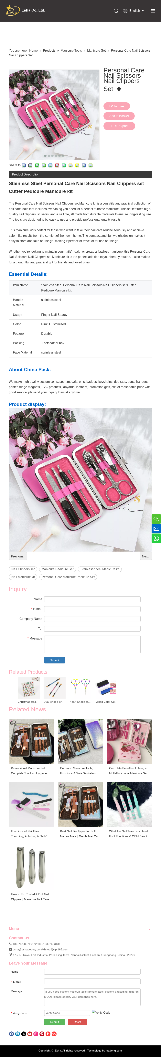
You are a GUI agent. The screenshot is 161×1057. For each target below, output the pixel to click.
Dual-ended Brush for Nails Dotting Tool (55, 701)
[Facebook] (11, 1033)
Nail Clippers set (23, 569)
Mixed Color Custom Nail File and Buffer (106, 701)
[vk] (54, 1033)
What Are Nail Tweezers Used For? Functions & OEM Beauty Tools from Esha (129, 834)
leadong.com (114, 1050)
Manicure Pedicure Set (57, 569)
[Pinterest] (41, 1033)
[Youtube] (29, 1033)
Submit (54, 660)
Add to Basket (119, 116)
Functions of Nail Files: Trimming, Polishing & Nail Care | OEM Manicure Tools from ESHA (31, 834)
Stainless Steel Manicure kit (99, 569)
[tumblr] (48, 1033)
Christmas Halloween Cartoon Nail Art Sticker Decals (29, 701)
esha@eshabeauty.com (27, 949)
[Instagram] (35, 1033)
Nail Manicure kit (23, 577)
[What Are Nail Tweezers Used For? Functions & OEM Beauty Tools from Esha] (129, 804)
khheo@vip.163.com (55, 949)
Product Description (25, 174)
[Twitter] (23, 1033)
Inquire (119, 106)
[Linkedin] (17, 1033)
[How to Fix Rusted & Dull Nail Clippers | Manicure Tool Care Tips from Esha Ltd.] (31, 867)
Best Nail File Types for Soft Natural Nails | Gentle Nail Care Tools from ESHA (80, 834)
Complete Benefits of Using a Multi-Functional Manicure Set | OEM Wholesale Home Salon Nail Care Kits (129, 771)
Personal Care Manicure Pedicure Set (68, 577)
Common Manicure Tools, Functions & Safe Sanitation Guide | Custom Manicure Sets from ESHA (80, 771)
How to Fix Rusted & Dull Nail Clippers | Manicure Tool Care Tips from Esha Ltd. (30, 897)
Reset (77, 1021)
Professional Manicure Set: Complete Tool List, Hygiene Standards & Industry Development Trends (29, 771)
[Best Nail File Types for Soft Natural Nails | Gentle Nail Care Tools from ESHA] (80, 804)
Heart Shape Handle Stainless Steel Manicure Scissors (80, 701)
